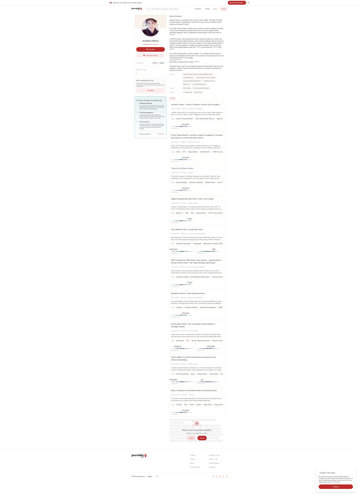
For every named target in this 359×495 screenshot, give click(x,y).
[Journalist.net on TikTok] (217, 476)
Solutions (198, 9)
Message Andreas (152, 55)
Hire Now (152, 49)
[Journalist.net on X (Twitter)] (223, 476)
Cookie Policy (336, 482)
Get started (150, 90)
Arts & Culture (187, 88)
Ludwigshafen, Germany (150, 44)
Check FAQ (160, 134)
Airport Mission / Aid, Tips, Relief (206, 77)
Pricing (207, 9)
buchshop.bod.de (209, 81)
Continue (336, 487)
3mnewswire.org (188, 77)
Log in (215, 9)
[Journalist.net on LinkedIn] (227, 476)
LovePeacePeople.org (199, 84)
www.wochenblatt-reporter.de (192, 81)
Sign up (223, 9)
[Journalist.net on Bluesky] (213, 476)
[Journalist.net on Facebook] (220, 476)
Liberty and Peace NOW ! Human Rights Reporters (198, 74)
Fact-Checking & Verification (201, 88)
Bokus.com (186, 84)
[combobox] (168, 9)
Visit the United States (237, 2)
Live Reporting (187, 92)
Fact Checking (198, 92)
